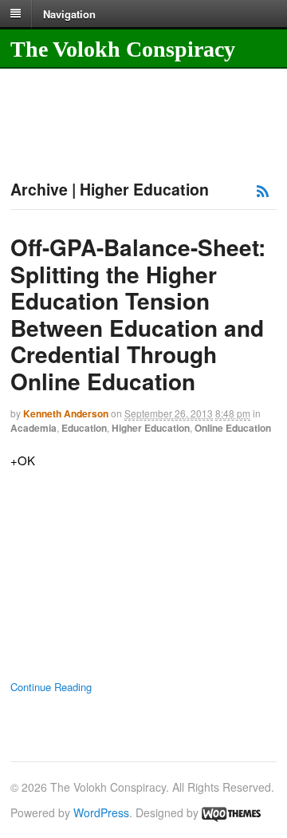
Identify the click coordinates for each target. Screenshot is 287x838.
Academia (33, 428)
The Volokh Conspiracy (122, 49)
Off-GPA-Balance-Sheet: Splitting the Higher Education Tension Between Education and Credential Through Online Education (137, 314)
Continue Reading (51, 686)
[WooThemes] (231, 812)
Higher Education (151, 428)
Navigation (69, 13)
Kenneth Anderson (65, 413)
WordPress (101, 812)
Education (84, 428)
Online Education (233, 428)
